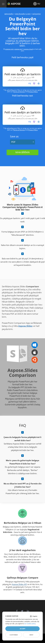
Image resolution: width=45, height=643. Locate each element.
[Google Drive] (38, 83)
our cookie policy (30, 624)
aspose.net (18, 49)
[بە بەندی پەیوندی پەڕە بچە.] (29, 83)
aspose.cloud (28, 49)
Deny (31, 635)
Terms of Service (19, 92)
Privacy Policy (33, 92)
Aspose (10, 4)
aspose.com (9, 49)
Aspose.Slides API (19, 584)
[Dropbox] (34, 83)
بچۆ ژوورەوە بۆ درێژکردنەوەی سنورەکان (22, 80)
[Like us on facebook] (17, 609)
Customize (14, 635)
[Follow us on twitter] (22, 609)
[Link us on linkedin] (28, 609)
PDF (13, 141)
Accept (22, 628)
